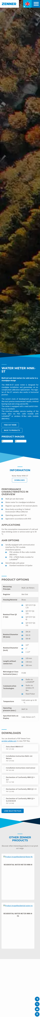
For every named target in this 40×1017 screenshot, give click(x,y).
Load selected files (12, 811)
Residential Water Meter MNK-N (18, 864)
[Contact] (37, 1009)
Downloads (19, 480)
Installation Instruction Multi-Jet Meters (19, 757)
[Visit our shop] (37, 999)
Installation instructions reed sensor (20, 768)
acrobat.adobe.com (9, 741)
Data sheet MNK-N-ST (14, 746)
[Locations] (37, 1014)
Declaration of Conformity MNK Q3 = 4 (21, 789)
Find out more (10, 425)
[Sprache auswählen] (27, 4)
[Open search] (37, 1004)
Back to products (12, 430)
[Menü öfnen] (36, 4)
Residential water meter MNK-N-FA (18, 914)
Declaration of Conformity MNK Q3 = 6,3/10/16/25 (20, 799)
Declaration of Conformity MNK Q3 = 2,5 (20, 778)
